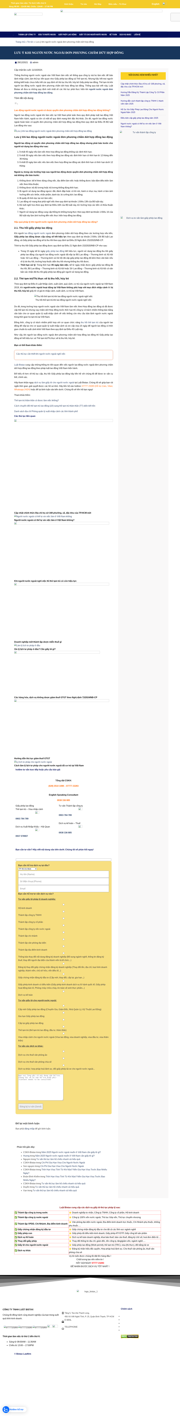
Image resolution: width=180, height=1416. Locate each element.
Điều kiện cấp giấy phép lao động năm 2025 (139, 118)
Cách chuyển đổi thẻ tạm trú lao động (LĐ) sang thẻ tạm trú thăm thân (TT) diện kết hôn (54, 406)
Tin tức (84, 4)
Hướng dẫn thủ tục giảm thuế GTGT (32, 758)
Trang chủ (20, 42)
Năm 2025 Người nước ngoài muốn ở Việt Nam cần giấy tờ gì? (71, 1152)
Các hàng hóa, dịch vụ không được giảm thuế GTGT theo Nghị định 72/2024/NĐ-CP (55, 697)
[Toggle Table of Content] (16, 104)
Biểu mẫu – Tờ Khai (117, 4)
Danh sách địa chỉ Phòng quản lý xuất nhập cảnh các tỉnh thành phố (46, 411)
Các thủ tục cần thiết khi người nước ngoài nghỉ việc (40, 354)
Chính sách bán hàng (131, 1316)
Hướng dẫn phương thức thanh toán (138, 1327)
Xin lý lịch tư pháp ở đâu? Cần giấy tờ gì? (35, 649)
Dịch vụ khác (125, 34)
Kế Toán (113, 34)
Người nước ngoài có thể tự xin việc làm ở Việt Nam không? (44, 520)
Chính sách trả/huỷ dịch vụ (133, 1323)
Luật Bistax (19, 365)
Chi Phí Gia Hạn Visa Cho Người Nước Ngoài (63, 1162)
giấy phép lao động (55, 251)
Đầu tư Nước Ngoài (47, 34)
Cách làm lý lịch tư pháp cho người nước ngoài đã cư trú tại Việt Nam (49, 765)
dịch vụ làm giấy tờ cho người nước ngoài (54, 382)
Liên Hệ (137, 34)
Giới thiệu (68, 4)
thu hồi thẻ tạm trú (89, 322)
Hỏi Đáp (97, 4)
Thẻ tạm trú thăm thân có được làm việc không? (36, 400)
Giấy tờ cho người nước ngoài (93, 34)
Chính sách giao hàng (131, 1320)
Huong (26, 1156)
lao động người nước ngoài (38, 233)
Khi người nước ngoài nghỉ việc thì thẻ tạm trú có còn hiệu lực (45, 581)
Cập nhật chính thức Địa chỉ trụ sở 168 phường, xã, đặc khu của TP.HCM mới (52, 513)
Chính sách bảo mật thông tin (134, 1330)
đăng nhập (30, 1129)
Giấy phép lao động (67, 34)
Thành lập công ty (27, 34)
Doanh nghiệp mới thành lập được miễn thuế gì (38, 642)
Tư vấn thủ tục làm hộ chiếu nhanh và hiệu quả (58, 1159)
